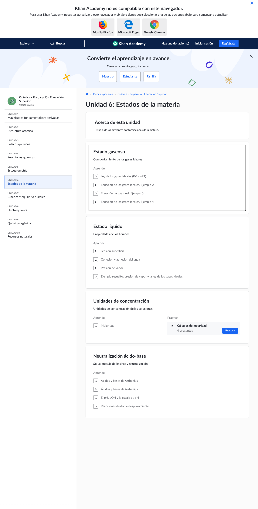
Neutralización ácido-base (119, 356)
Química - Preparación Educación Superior (142, 94)
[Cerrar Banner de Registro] (251, 56)
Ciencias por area (103, 94)
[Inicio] (87, 94)
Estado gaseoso (109, 152)
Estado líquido (107, 226)
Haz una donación (173, 43)
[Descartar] (252, 3)
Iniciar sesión (204, 43)
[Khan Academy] (129, 43)
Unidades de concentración (121, 301)
